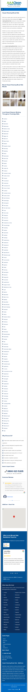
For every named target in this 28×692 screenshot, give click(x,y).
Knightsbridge (18, 614)
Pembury (5, 321)
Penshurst (6, 324)
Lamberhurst (6, 282)
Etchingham (6, 203)
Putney (5, 612)
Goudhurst (6, 220)
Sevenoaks (6, 346)
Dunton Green (7, 195)
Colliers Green (7, 175)
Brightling (6, 151)
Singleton (6, 359)
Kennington (6, 272)
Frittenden (6, 215)
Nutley (5, 312)
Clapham (17, 612)
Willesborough (7, 416)
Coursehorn (6, 180)
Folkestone (17, 624)
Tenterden (6, 388)
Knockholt (6, 279)
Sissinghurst (6, 361)
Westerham (6, 411)
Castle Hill (6, 168)
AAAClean (8, 685)
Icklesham (6, 262)
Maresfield (6, 294)
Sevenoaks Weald (7, 349)
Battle (5, 121)
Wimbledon (6, 609)
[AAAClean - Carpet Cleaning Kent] (14, 2)
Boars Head (6, 141)
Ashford (5, 118)
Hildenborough (7, 255)
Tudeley (5, 401)
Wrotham (5, 428)
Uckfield (5, 406)
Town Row (6, 398)
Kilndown (6, 274)
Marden (5, 292)
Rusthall (5, 339)
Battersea (17, 619)
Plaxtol (5, 329)
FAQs (4, 642)
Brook (5, 153)
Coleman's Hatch (7, 173)
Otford (5, 314)
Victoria (5, 597)
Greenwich (17, 629)
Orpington (6, 627)
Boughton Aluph (7, 146)
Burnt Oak (6, 158)
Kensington (6, 600)
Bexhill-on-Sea (7, 128)
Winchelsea (6, 418)
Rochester (6, 604)
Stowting (5, 381)
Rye (4, 341)
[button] (8, 500)
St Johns (5, 369)
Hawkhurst (6, 242)
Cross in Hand (7, 188)
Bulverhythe (6, 156)
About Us (5, 640)
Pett (4, 326)
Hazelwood (6, 245)
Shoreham (6, 354)
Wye (4, 430)
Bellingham (17, 597)
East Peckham (7, 198)
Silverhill (5, 356)
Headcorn (6, 247)
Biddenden (6, 133)
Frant (5, 210)
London (14, 587)
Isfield (5, 267)
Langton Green (7, 284)
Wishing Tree (6, 420)
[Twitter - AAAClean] (19, 689)
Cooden (5, 178)
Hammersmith (6, 617)
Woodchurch (6, 425)
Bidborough (6, 131)
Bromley (5, 602)
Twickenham (17, 617)
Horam (5, 257)
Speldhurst (6, 366)
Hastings (5, 237)
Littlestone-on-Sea (7, 287)
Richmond (17, 595)
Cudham (5, 190)
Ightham (5, 265)
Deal (5, 595)
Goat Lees (6, 217)
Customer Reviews (7, 644)
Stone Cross (6, 376)
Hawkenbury (6, 240)
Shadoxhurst (6, 351)
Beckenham (6, 619)
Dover (5, 607)
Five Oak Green (7, 208)
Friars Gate (6, 213)
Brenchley (6, 148)
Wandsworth (6, 622)
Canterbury (17, 604)
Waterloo (17, 607)
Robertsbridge (7, 334)
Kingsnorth (6, 277)
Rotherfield (6, 336)
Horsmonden (6, 260)
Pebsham (6, 319)
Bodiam (5, 143)
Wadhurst (6, 408)
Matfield (5, 299)
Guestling (6, 227)
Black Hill (5, 138)
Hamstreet (6, 232)
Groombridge (6, 225)
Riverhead (6, 331)
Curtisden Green (7, 193)
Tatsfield (5, 386)
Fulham (16, 600)
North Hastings (7, 307)
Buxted (5, 163)
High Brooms (6, 252)
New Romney (6, 304)
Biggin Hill (6, 136)
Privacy (13, 689)
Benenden (6, 123)
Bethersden (6, 126)
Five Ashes (6, 205)
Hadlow (5, 230)
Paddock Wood (7, 317)
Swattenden (6, 383)
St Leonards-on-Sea (8, 371)
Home (4, 638)
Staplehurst (6, 373)
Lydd (5, 289)
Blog (4, 646)
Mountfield (6, 302)
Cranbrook (6, 183)
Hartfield (5, 235)
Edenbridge (6, 200)
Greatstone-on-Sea (8, 222)
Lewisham (17, 622)
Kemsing (5, 270)
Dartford (17, 609)
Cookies (9, 689)
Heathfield (6, 250)
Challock (5, 170)
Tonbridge (6, 396)
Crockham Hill (7, 185)
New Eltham (6, 614)
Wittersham (6, 423)
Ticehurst (5, 391)
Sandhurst (6, 344)
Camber (5, 166)
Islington (17, 627)
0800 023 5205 (15, 5)
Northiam (6, 309)
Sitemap (16, 689)
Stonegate (6, 378)
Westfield (5, 413)
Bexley (5, 629)
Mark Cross (6, 297)
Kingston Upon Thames (20, 592)
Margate (5, 624)
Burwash (5, 161)
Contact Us (5, 647)
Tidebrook (6, 393)
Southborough (7, 364)
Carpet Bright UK (14, 686)
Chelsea (17, 602)
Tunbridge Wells (7, 403)
